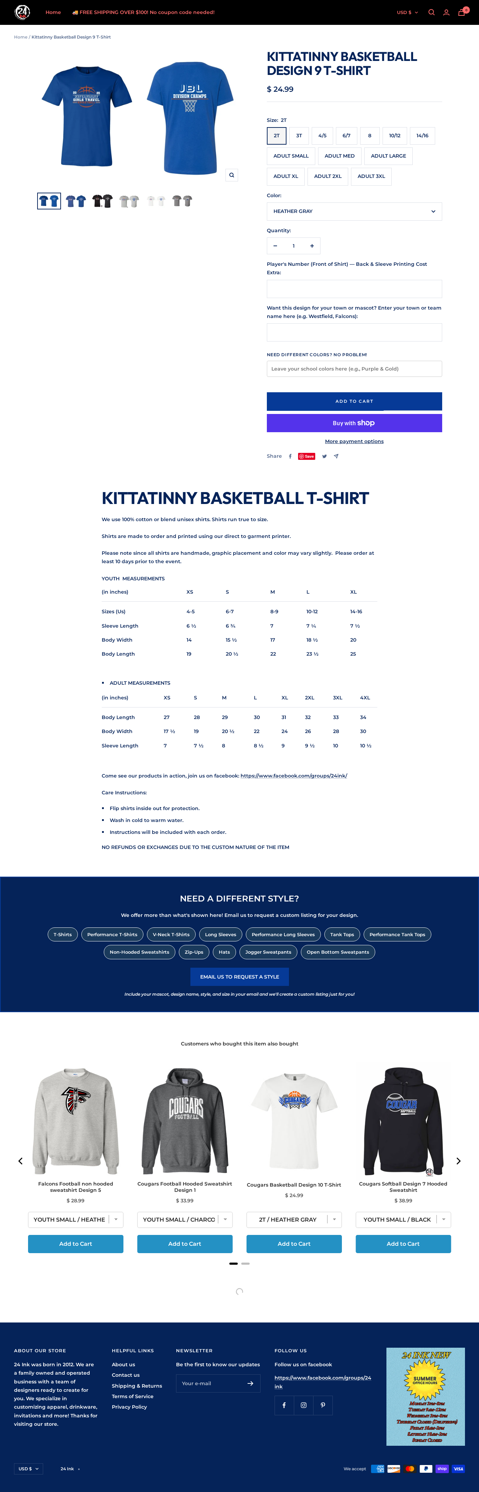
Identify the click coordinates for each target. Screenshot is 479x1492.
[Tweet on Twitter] (325, 456)
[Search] (432, 12)
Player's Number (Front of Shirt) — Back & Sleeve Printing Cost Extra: (347, 268)
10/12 (394, 135)
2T (276, 135)
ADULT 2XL (328, 176)
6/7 (347, 135)
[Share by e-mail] (336, 456)
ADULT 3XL (371, 176)
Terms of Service (133, 1396)
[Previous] (21, 1161)
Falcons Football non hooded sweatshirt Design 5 (75, 1187)
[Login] (446, 12)
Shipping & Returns (137, 1386)
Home (53, 12)
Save (309, 456)
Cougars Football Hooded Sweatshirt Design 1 (184, 1187)
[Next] (458, 1161)
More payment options (354, 441)
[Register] (251, 1383)
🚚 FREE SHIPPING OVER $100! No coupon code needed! (143, 12)
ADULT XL (286, 176)
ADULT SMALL (291, 156)
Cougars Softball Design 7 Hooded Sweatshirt (403, 1187)
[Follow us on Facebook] (284, 1405)
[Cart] (461, 12)
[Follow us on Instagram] (303, 1405)
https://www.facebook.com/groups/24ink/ (294, 776)
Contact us (126, 1375)
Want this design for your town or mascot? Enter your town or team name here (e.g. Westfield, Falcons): (354, 312)
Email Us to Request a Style (239, 977)
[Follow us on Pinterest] (322, 1405)
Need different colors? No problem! (317, 354)
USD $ (404, 12)
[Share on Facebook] (290, 456)
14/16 (423, 135)
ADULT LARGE (388, 156)
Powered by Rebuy (239, 1273)
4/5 (322, 135)
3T (299, 135)
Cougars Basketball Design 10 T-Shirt (294, 1185)
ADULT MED (340, 156)
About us (123, 1364)
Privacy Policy (129, 1407)
